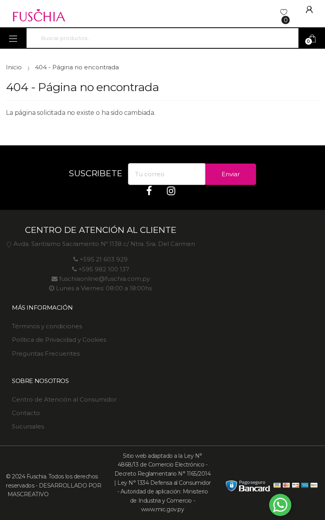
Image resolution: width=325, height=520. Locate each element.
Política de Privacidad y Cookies (59, 339)
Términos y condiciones (47, 326)
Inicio (14, 67)
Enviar (231, 174)
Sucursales (28, 426)
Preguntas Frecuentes (46, 353)
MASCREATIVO (27, 494)
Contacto (26, 413)
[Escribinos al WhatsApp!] (280, 506)
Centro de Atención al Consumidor (64, 399)
